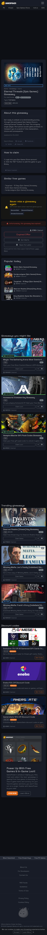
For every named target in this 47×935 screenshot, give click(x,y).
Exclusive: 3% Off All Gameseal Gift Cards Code (24, 648)
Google (19, 141)
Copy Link (20, 144)
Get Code (39, 658)
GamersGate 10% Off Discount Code (19, 717)
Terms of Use (24, 891)
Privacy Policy (24, 898)
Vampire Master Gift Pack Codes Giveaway (22, 435)
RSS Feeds (24, 883)
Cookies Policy (23, 902)
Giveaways (13, 89)
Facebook (30, 141)
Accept (16, 932)
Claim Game (19, 538)
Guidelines (23, 887)
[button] (15, 210)
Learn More (27, 932)
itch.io (35, 8)
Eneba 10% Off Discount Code (16, 683)
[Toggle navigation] (43, 3)
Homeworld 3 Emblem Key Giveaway (19, 397)
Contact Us (23, 875)
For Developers (23, 871)
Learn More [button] (24, 793)
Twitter (9, 144)
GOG (42, 8)
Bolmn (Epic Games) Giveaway (16, 188)
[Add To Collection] (38, 369)
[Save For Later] (42, 369)
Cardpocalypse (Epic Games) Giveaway (19, 190)
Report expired (12, 170)
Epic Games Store (23, 8)
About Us (23, 867)
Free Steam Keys (24, 858)
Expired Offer (23, 234)
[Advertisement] (23, 33)
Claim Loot (19, 369)
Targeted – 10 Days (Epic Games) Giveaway (21, 186)
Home (6, 89)
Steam (10, 8)
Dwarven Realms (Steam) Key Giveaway (29, 289)
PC (4, 8)
